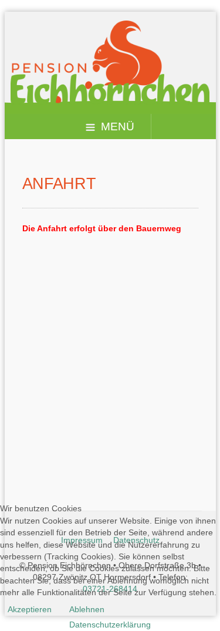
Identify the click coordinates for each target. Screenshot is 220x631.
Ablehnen (86, 609)
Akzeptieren (30, 609)
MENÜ (117, 126)
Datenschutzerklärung (110, 624)
